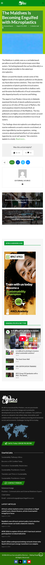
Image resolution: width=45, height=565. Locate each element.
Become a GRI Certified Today (12, 461)
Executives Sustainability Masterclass (15, 465)
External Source (8, 26)
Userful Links (7, 453)
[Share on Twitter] (23, 162)
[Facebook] (16, 561)
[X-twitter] (20, 561)
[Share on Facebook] (18, 162)
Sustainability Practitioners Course (13, 470)
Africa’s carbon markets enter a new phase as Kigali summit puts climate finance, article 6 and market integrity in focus (20, 511)
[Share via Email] (28, 162)
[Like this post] (12, 162)
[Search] (43, 3)
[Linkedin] (24, 561)
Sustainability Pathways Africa (12, 457)
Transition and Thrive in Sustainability (14, 474)
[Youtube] (29, 561)
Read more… (20, 139)
